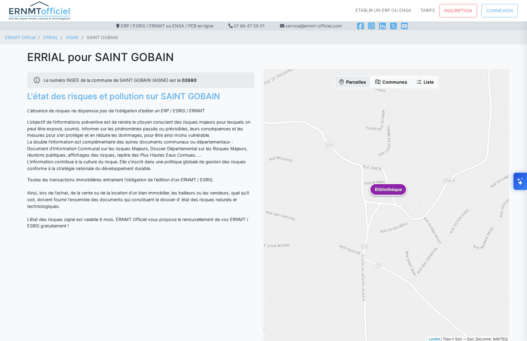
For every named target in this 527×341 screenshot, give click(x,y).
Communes (394, 82)
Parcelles (356, 82)
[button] (388, 194)
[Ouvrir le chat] (520, 181)
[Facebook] (360, 26)
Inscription (458, 10)
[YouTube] (404, 26)
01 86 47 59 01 (249, 25)
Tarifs (427, 10)
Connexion (499, 10)
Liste (429, 82)
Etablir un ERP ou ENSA (383, 10)
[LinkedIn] (382, 26)
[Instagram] (371, 26)
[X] (393, 26)
